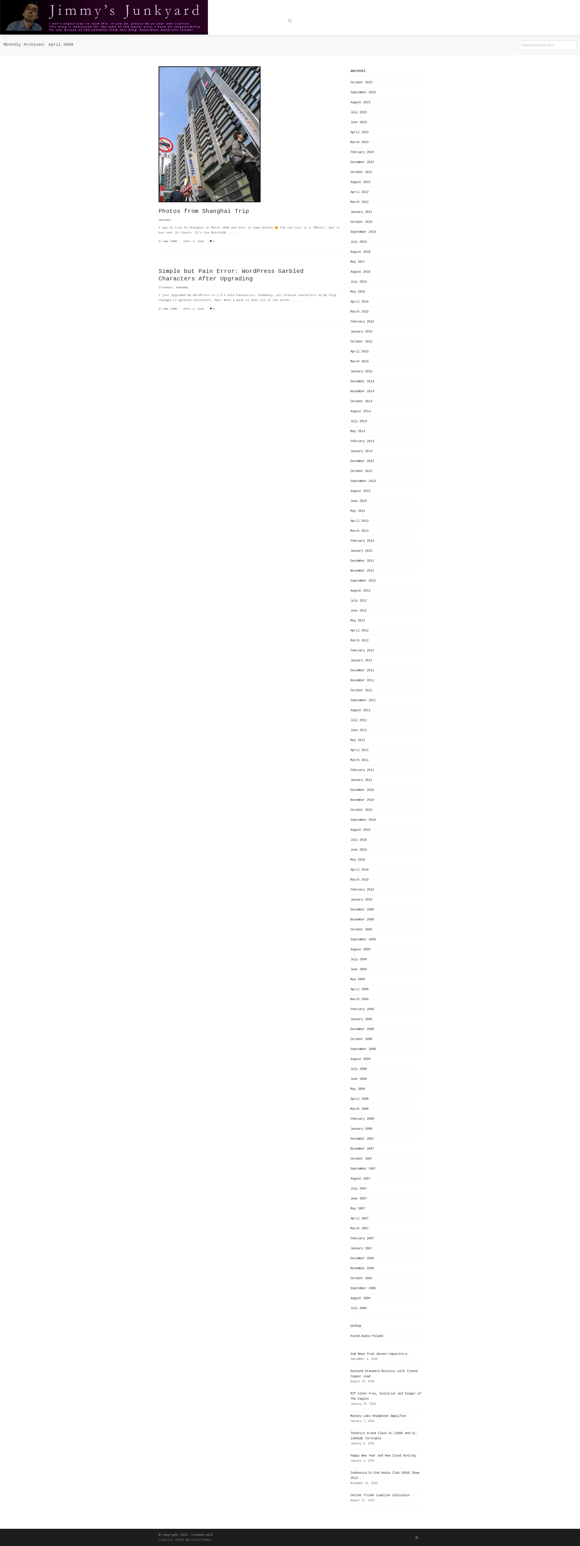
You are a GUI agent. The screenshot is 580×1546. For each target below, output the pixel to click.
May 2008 (357, 1089)
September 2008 (363, 1049)
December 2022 (362, 162)
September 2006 (363, 1288)
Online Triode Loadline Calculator (380, 1495)
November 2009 (362, 919)
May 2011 (357, 740)
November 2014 (362, 391)
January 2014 (361, 451)
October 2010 (361, 810)
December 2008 (362, 1029)
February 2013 (362, 541)
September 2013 (363, 481)
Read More (248, 232)
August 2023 (360, 102)
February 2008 (362, 1119)
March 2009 (359, 999)
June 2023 (358, 122)
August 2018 (360, 252)
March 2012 (359, 640)
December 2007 (362, 1139)
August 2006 (360, 1298)
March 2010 (359, 879)
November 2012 (362, 571)
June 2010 (358, 850)
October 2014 (361, 401)
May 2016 (357, 292)
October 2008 (361, 1039)
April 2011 (359, 750)
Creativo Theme (171, 1540)
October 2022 (361, 172)
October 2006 (361, 1278)
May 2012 (357, 620)
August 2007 (360, 1178)
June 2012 (358, 610)
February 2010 (362, 889)
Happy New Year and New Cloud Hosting (383, 1455)
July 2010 (358, 840)
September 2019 (363, 232)
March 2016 (359, 311)
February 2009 (362, 1009)
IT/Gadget (166, 287)
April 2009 (359, 989)
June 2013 (358, 501)
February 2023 (362, 152)
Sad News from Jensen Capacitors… (379, 1354)
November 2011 (362, 680)
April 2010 (359, 870)
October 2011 (361, 690)
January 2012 (361, 660)
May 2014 (357, 431)
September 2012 (363, 581)
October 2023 (361, 82)
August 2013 (360, 491)
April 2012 (359, 630)
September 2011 (363, 700)
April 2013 (359, 521)
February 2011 (362, 770)
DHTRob (355, 1326)
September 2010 (363, 820)
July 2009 (358, 959)
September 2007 (363, 1168)
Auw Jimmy (170, 241)
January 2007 (361, 1248)
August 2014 (360, 411)
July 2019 (358, 242)
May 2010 (357, 860)
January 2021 (361, 212)
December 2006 (362, 1258)
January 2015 (361, 371)
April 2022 (359, 192)
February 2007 (362, 1238)
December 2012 (362, 561)
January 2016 (361, 331)
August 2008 (360, 1059)
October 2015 (361, 341)
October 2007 (361, 1159)
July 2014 (358, 421)
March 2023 (359, 142)
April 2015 (359, 351)
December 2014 (362, 381)
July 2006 (358, 1308)
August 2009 (360, 949)
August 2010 (360, 830)
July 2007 (358, 1188)
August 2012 (360, 590)
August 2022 (360, 182)
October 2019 (361, 222)
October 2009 (361, 929)
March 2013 (359, 531)
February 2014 (362, 441)
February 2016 (362, 321)
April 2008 (359, 1099)
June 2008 (358, 1079)
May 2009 (357, 979)
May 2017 (357, 262)
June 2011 (358, 730)
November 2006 (362, 1268)
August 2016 (360, 272)
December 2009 (362, 909)
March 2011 (359, 760)
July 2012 (358, 600)
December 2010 (362, 790)
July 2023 (358, 112)
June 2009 (358, 969)
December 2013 (362, 461)
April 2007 (359, 1218)
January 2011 (361, 780)
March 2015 (359, 361)
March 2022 (359, 202)
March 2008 (359, 1109)
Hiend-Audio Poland (366, 1336)
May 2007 (357, 1208)
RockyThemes (201, 1540)
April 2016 (359, 301)
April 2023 (359, 132)
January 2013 (361, 551)
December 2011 (362, 670)
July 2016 (358, 282)
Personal (165, 220)
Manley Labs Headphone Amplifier (378, 1416)
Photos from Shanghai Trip (204, 211)
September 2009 (363, 939)
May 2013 (357, 511)
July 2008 (358, 1069)
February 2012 (362, 650)
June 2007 (358, 1198)
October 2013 (361, 471)
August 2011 (360, 710)
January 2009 (361, 1019)
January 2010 (361, 899)
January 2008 (361, 1129)
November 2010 (362, 800)
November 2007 (362, 1149)
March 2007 (359, 1228)
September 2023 (363, 92)
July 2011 (358, 720)
